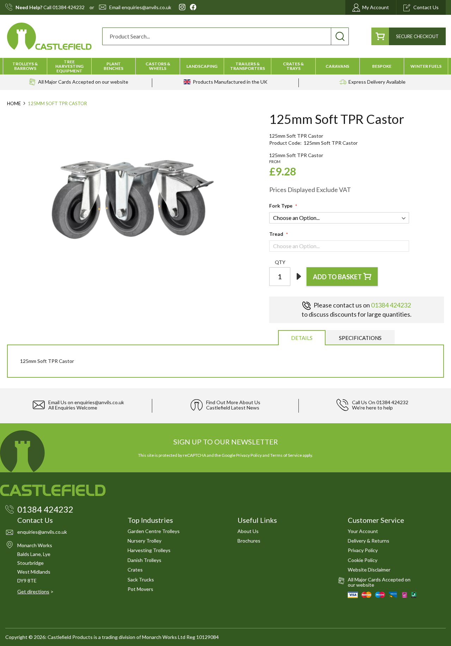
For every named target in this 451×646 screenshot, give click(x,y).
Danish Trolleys (144, 560)
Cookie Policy (362, 560)
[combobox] (225, 36)
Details (302, 338)
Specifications (360, 338)
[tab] (302, 337)
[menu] (225, 66)
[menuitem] (25, 66)
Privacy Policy (249, 455)
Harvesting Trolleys (149, 550)
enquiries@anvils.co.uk (146, 7)
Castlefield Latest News (232, 408)
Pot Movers (140, 589)
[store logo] (49, 36)
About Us (248, 531)
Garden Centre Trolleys (154, 531)
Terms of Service (286, 455)
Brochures (248, 541)
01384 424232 (68, 7)
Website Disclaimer (369, 570)
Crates (135, 570)
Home (14, 103)
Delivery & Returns (368, 541)
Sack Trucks (141, 579)
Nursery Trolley (144, 541)
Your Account (363, 531)
